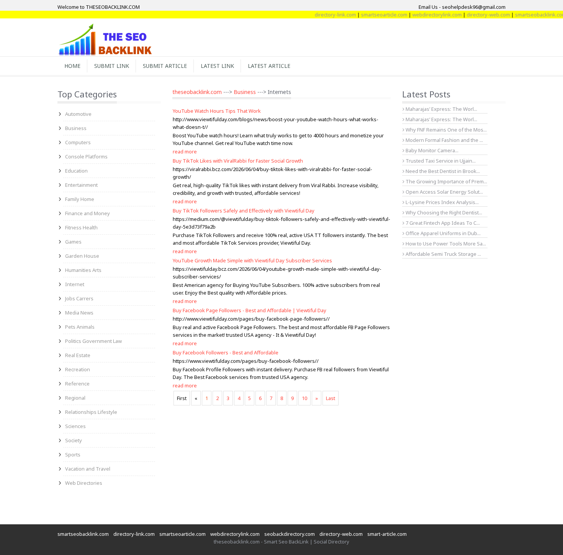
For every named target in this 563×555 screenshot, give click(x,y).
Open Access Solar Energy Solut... (443, 191)
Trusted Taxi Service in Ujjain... (440, 160)
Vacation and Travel (87, 468)
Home (72, 65)
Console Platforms (86, 156)
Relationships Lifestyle (91, 411)
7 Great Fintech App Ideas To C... (442, 222)
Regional (75, 397)
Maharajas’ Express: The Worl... (440, 108)
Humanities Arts (83, 270)
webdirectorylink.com (429, 14)
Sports (72, 454)
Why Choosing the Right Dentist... (443, 212)
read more (185, 151)
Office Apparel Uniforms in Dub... (442, 233)
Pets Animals (80, 326)
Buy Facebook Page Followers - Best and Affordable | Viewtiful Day (249, 310)
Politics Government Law (93, 341)
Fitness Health (81, 227)
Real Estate (77, 355)
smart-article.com (387, 533)
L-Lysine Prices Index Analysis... (441, 202)
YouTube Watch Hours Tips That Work (217, 110)
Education (76, 170)
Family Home (79, 199)
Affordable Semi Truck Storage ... (442, 253)
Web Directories (83, 482)
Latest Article (269, 65)
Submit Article (165, 65)
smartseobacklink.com (533, 14)
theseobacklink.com (197, 92)
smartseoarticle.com (377, 14)
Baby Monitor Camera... (431, 150)
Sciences (75, 426)
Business (76, 128)
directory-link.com (328, 14)
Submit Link (111, 65)
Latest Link (217, 65)
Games (73, 241)
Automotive (78, 113)
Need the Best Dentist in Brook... (442, 171)
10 (304, 398)
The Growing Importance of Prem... (445, 181)
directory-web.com (480, 14)
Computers (78, 142)
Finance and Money (87, 213)
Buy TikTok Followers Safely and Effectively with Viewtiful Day (243, 210)
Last (330, 398)
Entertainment (81, 184)
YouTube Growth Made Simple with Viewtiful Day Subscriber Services (252, 260)
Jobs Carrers (79, 298)
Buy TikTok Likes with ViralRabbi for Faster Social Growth (238, 160)
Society (73, 440)
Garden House (82, 255)
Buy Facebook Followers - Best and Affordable (225, 352)
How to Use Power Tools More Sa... (445, 243)
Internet (74, 284)
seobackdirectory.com (289, 533)
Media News (79, 312)
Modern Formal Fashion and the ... (443, 140)
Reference (77, 383)
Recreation (77, 369)
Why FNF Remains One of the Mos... (445, 129)
